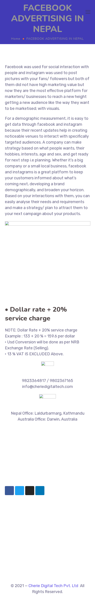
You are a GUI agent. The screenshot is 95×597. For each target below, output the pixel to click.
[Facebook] (9, 490)
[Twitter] (19, 490)
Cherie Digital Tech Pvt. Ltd (53, 585)
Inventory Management (23, 516)
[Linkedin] (39, 490)
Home (15, 39)
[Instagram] (29, 490)
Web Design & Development (26, 561)
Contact (11, 574)
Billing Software (17, 523)
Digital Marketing (18, 555)
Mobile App (13, 568)
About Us (12, 548)
